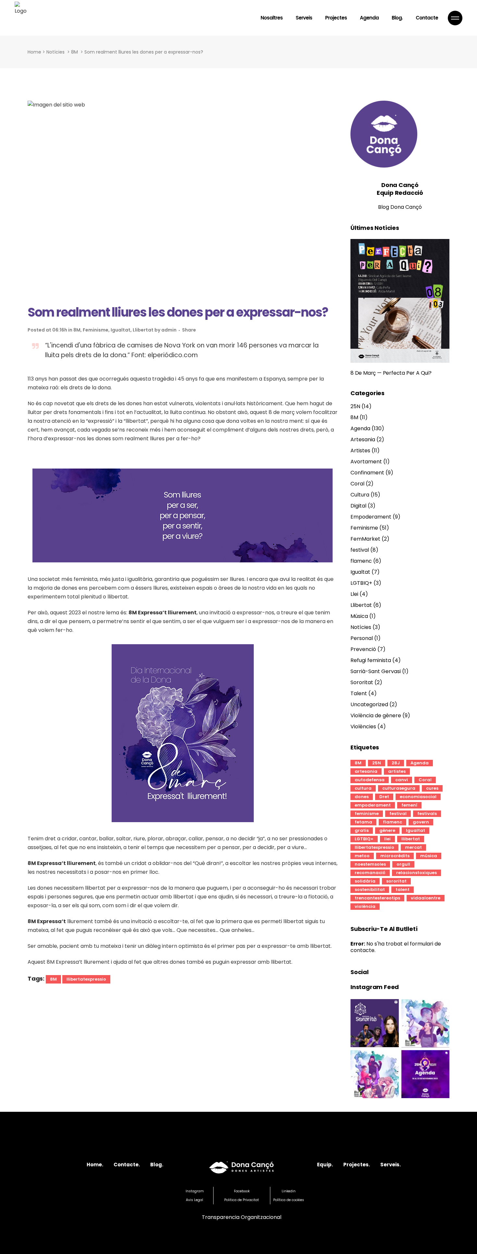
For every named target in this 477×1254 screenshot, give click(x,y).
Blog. (156, 1164)
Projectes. (356, 1164)
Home (34, 52)
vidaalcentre (425, 898)
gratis (362, 830)
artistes (397, 771)
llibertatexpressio (86, 979)
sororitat (396, 881)
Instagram (195, 1191)
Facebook (242, 1191)
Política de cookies (288, 1200)
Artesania (362, 439)
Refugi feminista (370, 660)
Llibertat (143, 330)
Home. (95, 1164)
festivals (427, 813)
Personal (361, 638)
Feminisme (95, 330)
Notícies (55, 52)
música (428, 856)
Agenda (360, 428)
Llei (354, 594)
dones (362, 797)
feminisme (367, 813)
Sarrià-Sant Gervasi (375, 671)
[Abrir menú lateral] (455, 18)
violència (365, 906)
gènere (387, 830)
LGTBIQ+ (361, 583)
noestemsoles (370, 864)
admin (169, 330)
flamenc (361, 561)
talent (403, 889)
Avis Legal (194, 1200)
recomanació (370, 873)
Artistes (360, 450)
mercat (413, 847)
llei (387, 839)
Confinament (367, 472)
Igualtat (120, 330)
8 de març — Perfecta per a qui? (391, 373)
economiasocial (418, 797)
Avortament (366, 461)
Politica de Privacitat (241, 1200)
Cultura (359, 494)
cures (432, 788)
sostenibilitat (370, 889)
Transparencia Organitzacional (241, 1217)
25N (355, 406)
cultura (363, 788)
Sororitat (361, 682)
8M (74, 52)
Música (359, 616)
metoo (362, 856)
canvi (401, 780)
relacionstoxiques (416, 873)
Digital (358, 505)
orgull (403, 864)
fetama (363, 822)
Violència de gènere (375, 715)
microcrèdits (395, 856)
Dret (384, 797)
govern (421, 822)
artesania (366, 771)
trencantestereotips (377, 898)
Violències (363, 726)
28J (396, 763)
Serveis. (390, 1164)
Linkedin (289, 1191)
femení (409, 805)
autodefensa (370, 780)
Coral (357, 483)
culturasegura (398, 788)
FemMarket (365, 539)
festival (359, 550)
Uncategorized (369, 704)
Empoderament (370, 516)
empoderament (373, 805)
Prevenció (363, 649)
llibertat (410, 839)
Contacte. (127, 1164)
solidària (365, 881)
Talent (358, 693)
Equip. (325, 1164)
